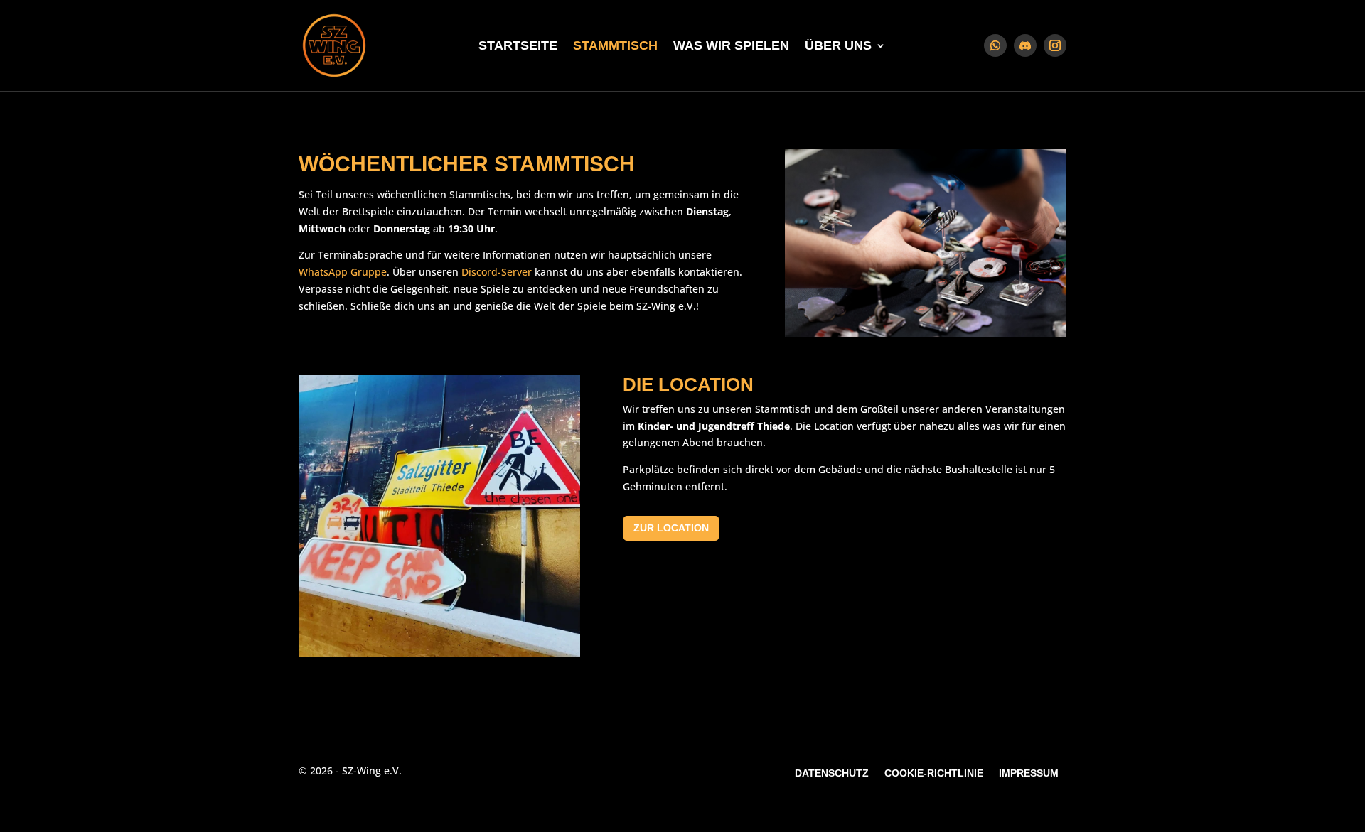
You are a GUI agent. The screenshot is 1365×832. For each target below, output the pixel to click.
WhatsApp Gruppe (343, 272)
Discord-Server (496, 272)
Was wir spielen (731, 46)
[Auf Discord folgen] (1025, 45)
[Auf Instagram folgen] (1055, 45)
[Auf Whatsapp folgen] (995, 45)
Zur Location (671, 528)
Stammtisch (615, 46)
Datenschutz (832, 773)
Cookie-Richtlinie (933, 773)
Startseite (517, 46)
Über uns (838, 46)
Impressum (1029, 773)
